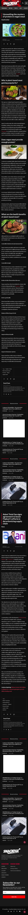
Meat (10, 368)
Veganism (3, 131)
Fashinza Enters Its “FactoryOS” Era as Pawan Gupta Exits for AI (13, 450)
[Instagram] (6, 394)
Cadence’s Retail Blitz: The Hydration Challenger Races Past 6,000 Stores (12, 408)
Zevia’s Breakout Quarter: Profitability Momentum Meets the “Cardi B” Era (13, 415)
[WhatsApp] (13, 44)
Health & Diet (5, 20)
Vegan (8, 372)
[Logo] (11, 3)
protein (18, 74)
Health (7, 368)
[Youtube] (20, 911)
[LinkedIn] (11, 911)
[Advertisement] (14, 428)
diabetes (18, 286)
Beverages (5, 410)
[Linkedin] (8, 394)
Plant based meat (6, 370)
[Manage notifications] (24, 912)
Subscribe (14, 897)
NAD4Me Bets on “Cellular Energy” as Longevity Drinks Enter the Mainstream (13, 443)
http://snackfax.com (6, 385)
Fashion (4, 452)
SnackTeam (6, 383)
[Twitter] (17, 911)
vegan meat (5, 374)
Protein (4, 372)
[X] (7, 44)
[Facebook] (4, 44)
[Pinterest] (10, 44)
